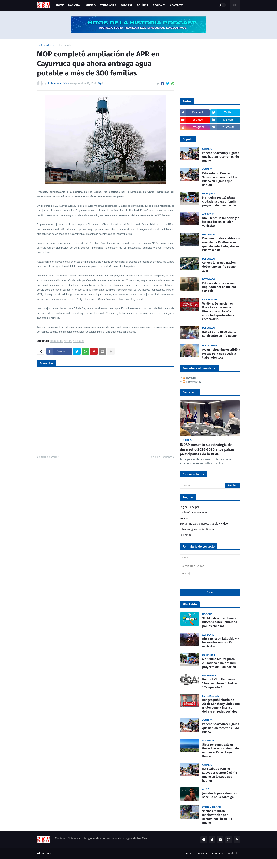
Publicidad (233, 853)
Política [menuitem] (142, 5)
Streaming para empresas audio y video (204, 523)
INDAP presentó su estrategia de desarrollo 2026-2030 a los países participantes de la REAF (207, 449)
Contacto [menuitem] (176, 5)
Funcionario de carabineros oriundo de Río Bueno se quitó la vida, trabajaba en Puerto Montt (221, 244)
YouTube (203, 853)
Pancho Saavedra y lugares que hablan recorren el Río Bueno (220, 157)
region (67, 341)
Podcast (184, 518)
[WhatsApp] (172, 84)
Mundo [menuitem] (91, 5)
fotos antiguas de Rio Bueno (197, 529)
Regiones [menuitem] (159, 5)
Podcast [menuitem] (126, 5)
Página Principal (46, 45)
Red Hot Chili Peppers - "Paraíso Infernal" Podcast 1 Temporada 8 (220, 683)
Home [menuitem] (60, 5)
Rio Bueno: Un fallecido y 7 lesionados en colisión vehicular (220, 222)
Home (189, 853)
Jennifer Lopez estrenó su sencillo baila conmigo (219, 795)
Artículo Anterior (48, 457)
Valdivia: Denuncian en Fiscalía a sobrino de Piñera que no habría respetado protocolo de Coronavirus (218, 311)
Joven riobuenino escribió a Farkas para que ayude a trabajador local (221, 353)
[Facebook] (162, 84)
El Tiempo (185, 535)
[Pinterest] (94, 351)
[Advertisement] (208, 67)
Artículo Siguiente (161, 457)
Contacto (217, 853)
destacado (64, 45)
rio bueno (78, 341)
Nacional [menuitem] (74, 5)
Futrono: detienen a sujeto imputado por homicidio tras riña (220, 287)
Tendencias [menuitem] (108, 5)
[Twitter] (167, 84)
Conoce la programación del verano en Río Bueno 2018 (219, 266)
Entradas (191, 378)
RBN (49, 853)
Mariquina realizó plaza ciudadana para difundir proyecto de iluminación (219, 201)
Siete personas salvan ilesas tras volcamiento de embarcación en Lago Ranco (220, 750)
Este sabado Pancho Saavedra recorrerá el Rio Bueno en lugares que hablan (219, 179)
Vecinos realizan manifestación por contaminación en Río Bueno (217, 817)
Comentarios (193, 381)
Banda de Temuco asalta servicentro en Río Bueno (219, 333)
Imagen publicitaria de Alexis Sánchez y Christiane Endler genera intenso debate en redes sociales (221, 705)
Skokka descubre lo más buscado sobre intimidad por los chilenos (219, 622)
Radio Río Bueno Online (194, 512)
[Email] (102, 351)
